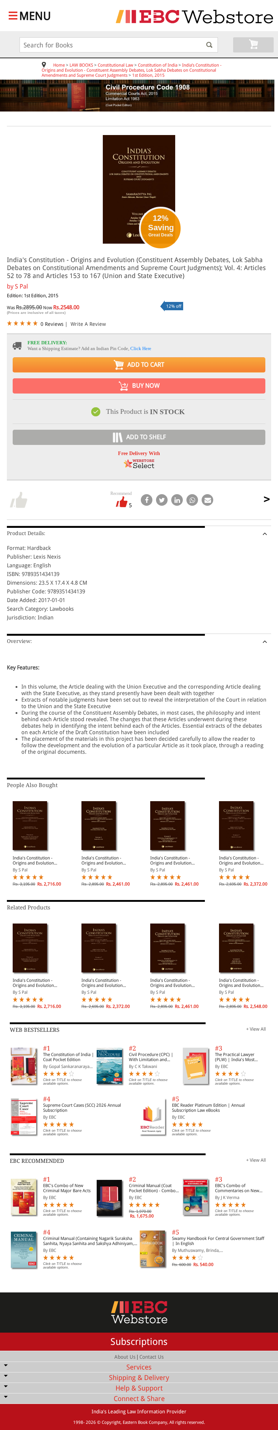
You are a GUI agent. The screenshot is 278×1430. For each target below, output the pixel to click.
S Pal (21, 286)
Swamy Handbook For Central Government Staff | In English (218, 1241)
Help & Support (139, 1388)
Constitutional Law (115, 65)
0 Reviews (52, 324)
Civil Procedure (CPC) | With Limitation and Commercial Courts (151, 1057)
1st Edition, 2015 (148, 75)
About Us (124, 1357)
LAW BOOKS (81, 65)
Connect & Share (139, 1399)
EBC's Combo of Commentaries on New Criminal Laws (237, 1188)
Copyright (111, 1422)
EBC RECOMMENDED (37, 1161)
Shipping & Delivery (139, 1378)
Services (139, 1367)
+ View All (256, 1029)
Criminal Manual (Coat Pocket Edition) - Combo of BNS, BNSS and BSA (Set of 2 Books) (154, 1188)
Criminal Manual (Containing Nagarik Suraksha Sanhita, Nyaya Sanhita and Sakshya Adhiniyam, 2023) (88, 1241)
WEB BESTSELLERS (34, 1030)
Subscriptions (139, 1341)
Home (59, 65)
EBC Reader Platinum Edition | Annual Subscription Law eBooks (208, 1108)
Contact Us (151, 1357)
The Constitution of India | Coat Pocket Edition (68, 1057)
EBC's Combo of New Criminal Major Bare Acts (66, 1188)
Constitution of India (157, 65)
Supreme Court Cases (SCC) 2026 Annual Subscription (82, 1108)
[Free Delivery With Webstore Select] (139, 466)
